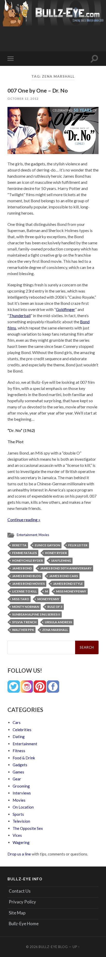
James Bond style (68, 584)
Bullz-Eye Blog (53, 947)
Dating (19, 736)
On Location (23, 807)
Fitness (19, 750)
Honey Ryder (56, 553)
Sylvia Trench (24, 622)
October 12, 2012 (23, 98)
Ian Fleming (61, 560)
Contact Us (20, 891)
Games (18, 772)
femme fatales (24, 553)
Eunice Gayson (47, 545)
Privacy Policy (22, 901)
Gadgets (20, 764)
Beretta (19, 545)
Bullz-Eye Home (24, 923)
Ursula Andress (58, 622)
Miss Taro (20, 599)
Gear (17, 779)
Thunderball (20, 315)
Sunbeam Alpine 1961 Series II (36, 614)
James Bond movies (28, 584)
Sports (18, 814)
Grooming (21, 786)
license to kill (24, 591)
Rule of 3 (54, 607)
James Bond (22, 568)
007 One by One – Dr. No (37, 90)
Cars (17, 722)
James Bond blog (26, 576)
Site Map (17, 912)
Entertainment (27, 535)
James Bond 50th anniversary (66, 568)
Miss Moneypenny (71, 591)
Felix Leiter (77, 545)
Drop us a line (19, 854)
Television (21, 821)
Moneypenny (48, 599)
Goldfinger (65, 309)
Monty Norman (25, 607)
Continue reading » (23, 519)
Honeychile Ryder (27, 560)
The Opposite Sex (28, 828)
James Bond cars (63, 576)
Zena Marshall (55, 630)
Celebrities (22, 729)
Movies (44, 535)
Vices (17, 835)
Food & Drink (24, 757)
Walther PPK (23, 630)
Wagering (21, 842)
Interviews (22, 793)
